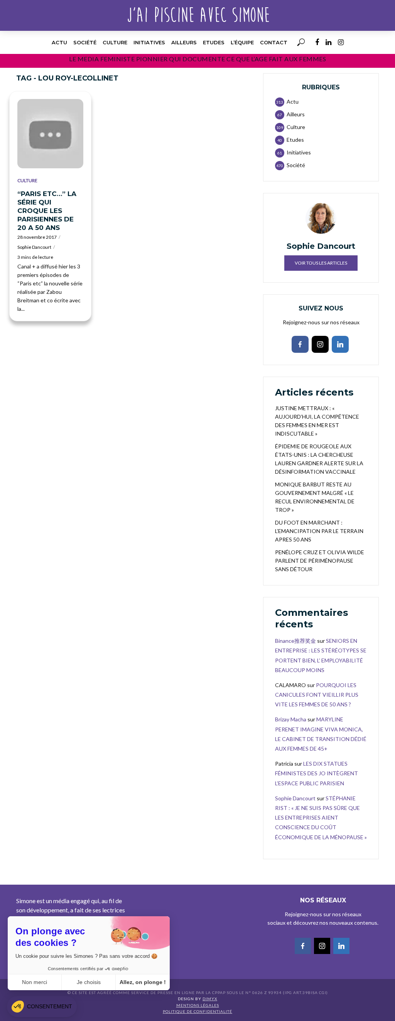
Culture (115, 42)
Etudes (214, 42)
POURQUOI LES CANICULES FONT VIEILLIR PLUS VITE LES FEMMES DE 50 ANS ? (316, 694)
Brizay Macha (290, 719)
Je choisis (89, 982)
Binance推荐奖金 (295, 640)
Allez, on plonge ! (143, 982)
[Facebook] (300, 344)
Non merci (34, 982)
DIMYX (210, 998)
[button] (42, 1006)
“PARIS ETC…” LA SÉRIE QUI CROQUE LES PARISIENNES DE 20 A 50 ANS (46, 210)
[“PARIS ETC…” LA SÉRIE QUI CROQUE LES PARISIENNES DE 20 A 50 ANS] (50, 133)
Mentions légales (197, 1005)
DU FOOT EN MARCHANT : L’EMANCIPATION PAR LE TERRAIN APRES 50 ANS (319, 531)
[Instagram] (320, 344)
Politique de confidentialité (197, 1011)
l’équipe (242, 42)
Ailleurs (184, 42)
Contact (273, 42)
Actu (59, 42)
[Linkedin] (340, 344)
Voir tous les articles (321, 263)
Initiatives (149, 42)
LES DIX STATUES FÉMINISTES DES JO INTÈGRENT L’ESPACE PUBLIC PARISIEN (316, 773)
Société (84, 42)
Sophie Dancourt (34, 247)
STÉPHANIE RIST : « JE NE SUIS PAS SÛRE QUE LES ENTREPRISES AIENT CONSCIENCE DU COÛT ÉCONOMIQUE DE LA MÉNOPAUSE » (321, 817)
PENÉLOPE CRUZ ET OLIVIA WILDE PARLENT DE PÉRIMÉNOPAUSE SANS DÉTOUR (319, 560)
